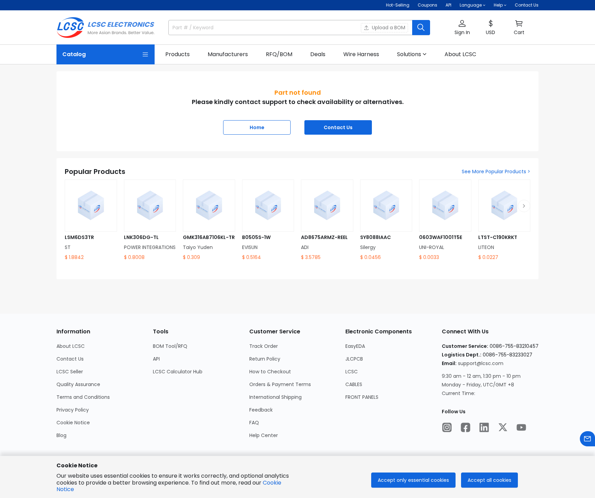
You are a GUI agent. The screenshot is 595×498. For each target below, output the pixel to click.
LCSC (351, 371)
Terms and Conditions (83, 397)
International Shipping (275, 397)
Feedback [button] (261, 409)
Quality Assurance (78, 384)
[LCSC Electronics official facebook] (465, 427)
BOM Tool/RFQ (170, 346)
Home (257, 127)
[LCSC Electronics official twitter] (503, 427)
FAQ (254, 422)
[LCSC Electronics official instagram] (447, 427)
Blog (61, 435)
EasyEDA (355, 346)
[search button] (421, 27)
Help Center (263, 435)
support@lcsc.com (480, 363)
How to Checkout (270, 371)
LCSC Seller (69, 371)
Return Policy (264, 358)
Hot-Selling (397, 5)
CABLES (353, 384)
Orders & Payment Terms (280, 384)
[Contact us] (587, 438)
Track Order (263, 346)
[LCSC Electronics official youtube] (521, 427)
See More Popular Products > (496, 171)
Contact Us (527, 5)
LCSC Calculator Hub (177, 371)
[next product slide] (524, 206)
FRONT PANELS (361, 397)
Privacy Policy (72, 409)
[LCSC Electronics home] (105, 27)
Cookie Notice (73, 422)
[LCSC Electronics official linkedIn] (484, 427)
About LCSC (70, 346)
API (448, 5)
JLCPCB (354, 358)
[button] (462, 27)
